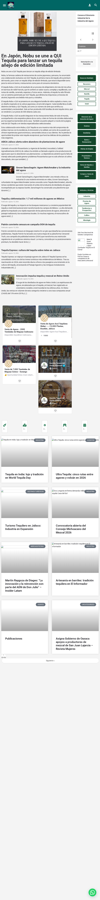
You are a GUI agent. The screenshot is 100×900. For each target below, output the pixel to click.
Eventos (87, 126)
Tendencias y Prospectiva (87, 209)
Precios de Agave (87, 202)
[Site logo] (11, 5)
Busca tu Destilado (86, 78)
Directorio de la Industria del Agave (86, 118)
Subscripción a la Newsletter (87, 63)
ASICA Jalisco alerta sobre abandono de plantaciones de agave (33, 141)
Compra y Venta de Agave (86, 175)
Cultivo (88, 215)
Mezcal (86, 89)
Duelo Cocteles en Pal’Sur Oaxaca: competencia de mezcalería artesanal (85, 257)
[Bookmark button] (20, 341)
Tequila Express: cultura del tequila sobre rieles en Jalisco (30, 250)
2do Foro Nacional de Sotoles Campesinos (85, 234)
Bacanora (86, 84)
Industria (86, 196)
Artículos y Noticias (86, 190)
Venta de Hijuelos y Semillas (86, 166)
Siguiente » (50, 661)
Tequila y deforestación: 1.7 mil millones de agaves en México (32, 198)
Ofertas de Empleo (86, 149)
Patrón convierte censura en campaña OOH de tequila (28, 224)
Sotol (87, 104)
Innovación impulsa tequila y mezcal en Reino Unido (42, 276)
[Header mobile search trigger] (95, 5)
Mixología (86, 220)
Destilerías (86, 133)
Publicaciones (13, 638)
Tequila (86, 99)
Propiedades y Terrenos (87, 157)
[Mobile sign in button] (89, 5)
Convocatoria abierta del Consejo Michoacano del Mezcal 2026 (71, 529)
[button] (81, 40)
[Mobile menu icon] (4, 5)
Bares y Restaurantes (86, 141)
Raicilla (86, 94)
